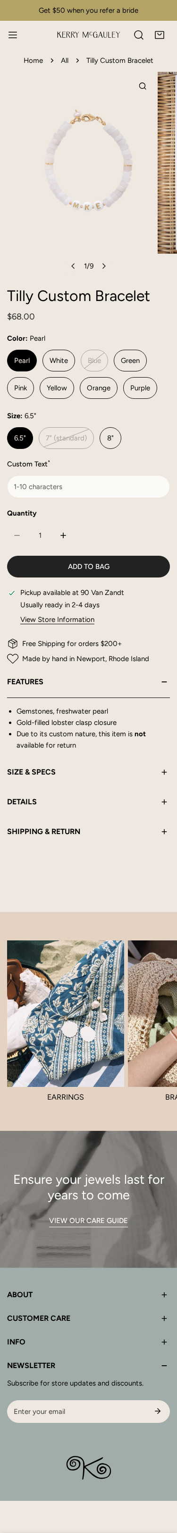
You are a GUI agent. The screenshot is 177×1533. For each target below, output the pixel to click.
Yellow (57, 388)
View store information (57, 620)
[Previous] (73, 266)
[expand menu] (12, 35)
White (59, 360)
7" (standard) (66, 438)
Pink (20, 388)
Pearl (22, 360)
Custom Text (28, 464)
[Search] (138, 35)
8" (110, 438)
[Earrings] (65, 1013)
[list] (88, 174)
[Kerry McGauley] (89, 35)
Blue (94, 360)
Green (130, 360)
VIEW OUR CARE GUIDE (88, 1220)
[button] (159, 35)
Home (33, 60)
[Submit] (157, 1411)
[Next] (103, 266)
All (64, 60)
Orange (98, 388)
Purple (140, 388)
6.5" (20, 438)
